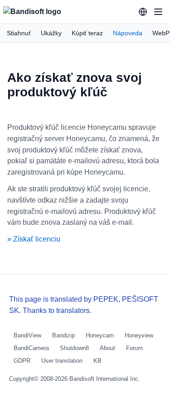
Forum (134, 348)
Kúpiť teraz (87, 33)
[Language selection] (143, 12)
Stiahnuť (19, 33)
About (107, 348)
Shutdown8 (74, 348)
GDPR (22, 360)
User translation (62, 360)
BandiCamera (31, 348)
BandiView (27, 335)
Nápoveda (127, 33)
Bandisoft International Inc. (104, 378)
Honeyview (139, 335)
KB (97, 360)
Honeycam (100, 335)
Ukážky (51, 33)
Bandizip (63, 335)
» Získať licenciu (33, 239)
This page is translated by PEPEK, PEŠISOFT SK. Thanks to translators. (83, 304)
